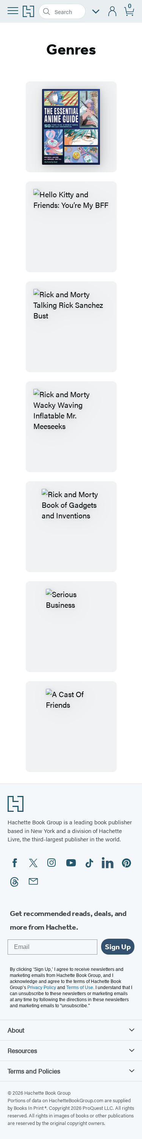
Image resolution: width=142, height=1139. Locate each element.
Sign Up (118, 946)
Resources (22, 1050)
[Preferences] (95, 11)
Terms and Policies (34, 1070)
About (16, 1029)
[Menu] (13, 10)
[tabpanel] (71, 426)
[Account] (112, 11)
